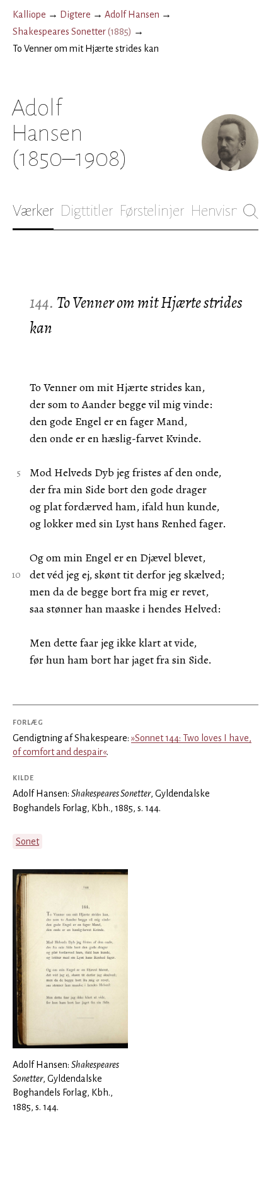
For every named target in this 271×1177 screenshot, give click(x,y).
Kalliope (29, 14)
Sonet (27, 841)
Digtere (75, 14)
